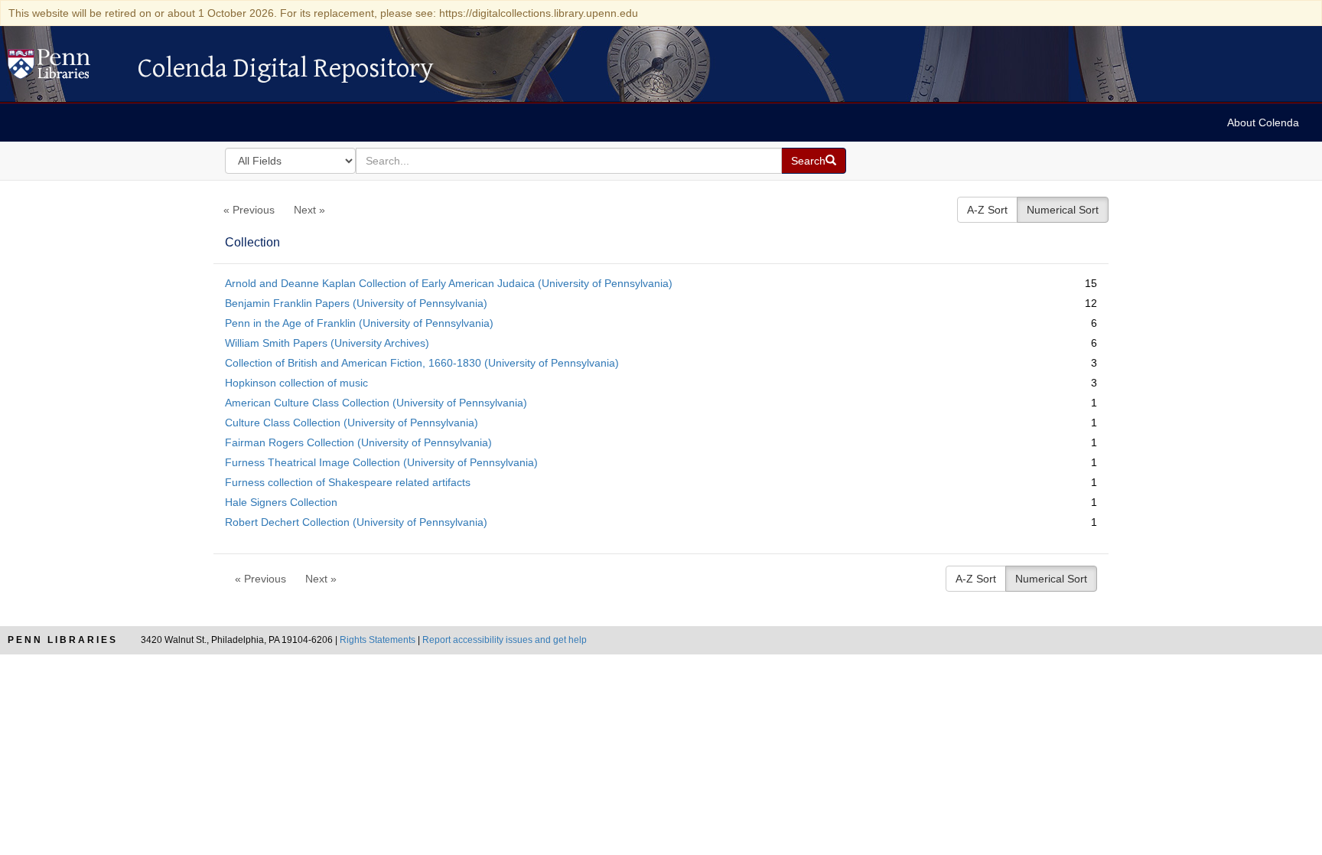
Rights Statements (377, 640)
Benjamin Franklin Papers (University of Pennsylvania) (356, 303)
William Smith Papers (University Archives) (327, 343)
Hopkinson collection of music (296, 383)
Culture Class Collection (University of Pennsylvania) (351, 422)
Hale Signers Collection (281, 502)
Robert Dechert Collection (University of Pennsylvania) (356, 522)
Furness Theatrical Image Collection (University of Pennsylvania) (381, 462)
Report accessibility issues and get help (504, 640)
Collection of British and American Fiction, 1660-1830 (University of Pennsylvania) (422, 363)
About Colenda (1263, 122)
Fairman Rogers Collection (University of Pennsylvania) (358, 442)
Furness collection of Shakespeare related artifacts (348, 482)
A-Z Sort (987, 210)
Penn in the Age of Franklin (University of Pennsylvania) (359, 323)
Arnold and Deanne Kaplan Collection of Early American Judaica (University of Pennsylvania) (448, 283)
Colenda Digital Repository (65, 68)
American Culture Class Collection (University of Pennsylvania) (376, 402)
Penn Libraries (63, 640)
